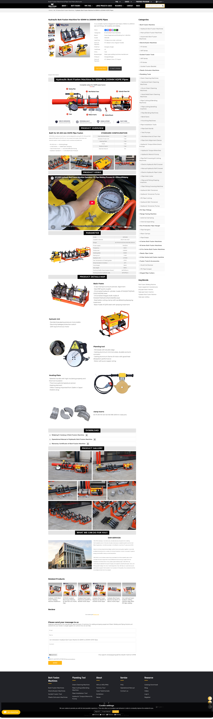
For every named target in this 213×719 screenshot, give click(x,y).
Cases (127, 1)
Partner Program (142, 1)
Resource (118, 6)
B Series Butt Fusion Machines (65, 10)
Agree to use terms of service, (61, 659)
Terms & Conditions (70, 659)
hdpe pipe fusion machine (146, 292)
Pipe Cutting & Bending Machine (80, 689)
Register (147, 697)
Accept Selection (106, 711)
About (64, 6)
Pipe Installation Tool (79, 693)
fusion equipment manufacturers (148, 287)
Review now (96, 614)
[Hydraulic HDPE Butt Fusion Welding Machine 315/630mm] (55, 589)
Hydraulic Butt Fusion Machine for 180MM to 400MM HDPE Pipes (99, 599)
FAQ (116, 1)
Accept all (115, 711)
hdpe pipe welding (144, 297)
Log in (146, 694)
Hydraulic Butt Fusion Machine (147, 294)
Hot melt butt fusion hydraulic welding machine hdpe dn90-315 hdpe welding (128, 600)
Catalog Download (151, 685)
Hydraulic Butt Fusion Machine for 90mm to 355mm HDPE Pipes (113, 599)
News (98, 697)
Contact (130, 6)
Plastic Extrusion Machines (57, 697)
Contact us (124, 691)
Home (50, 10)
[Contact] (210, 698)
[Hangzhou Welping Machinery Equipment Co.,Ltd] (52, 5)
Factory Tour (101, 688)
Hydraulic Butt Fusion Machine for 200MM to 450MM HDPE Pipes (84, 599)
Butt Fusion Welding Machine (147, 284)
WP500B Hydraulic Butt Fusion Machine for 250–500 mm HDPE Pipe (70, 600)
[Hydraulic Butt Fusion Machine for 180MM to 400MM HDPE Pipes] (99, 589)
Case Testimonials (102, 691)
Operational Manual (127, 688)
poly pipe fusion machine (146, 289)
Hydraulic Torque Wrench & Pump (82, 697)
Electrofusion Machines (56, 691)
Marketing (118, 714)
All (54, 10)
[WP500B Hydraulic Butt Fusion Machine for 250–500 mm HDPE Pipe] (70, 589)
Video (138, 6)
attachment (54, 654)
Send (55, 663)
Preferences (111, 714)
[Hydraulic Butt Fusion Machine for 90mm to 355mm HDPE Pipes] (114, 589)
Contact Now (102, 68)
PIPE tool (88, 6)
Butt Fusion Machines (56, 688)
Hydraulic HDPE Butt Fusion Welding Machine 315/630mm (54, 599)
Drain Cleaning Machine (81, 685)
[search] (162, 5)
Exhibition (100, 694)
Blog (146, 688)
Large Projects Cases (104, 6)
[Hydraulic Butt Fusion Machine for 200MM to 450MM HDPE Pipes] (85, 589)
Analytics (103, 714)
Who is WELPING (102, 685)
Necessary (96, 714)
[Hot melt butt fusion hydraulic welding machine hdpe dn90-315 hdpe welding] (129, 589)
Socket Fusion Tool (55, 694)
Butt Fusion (75, 6)
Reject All (97, 711)
